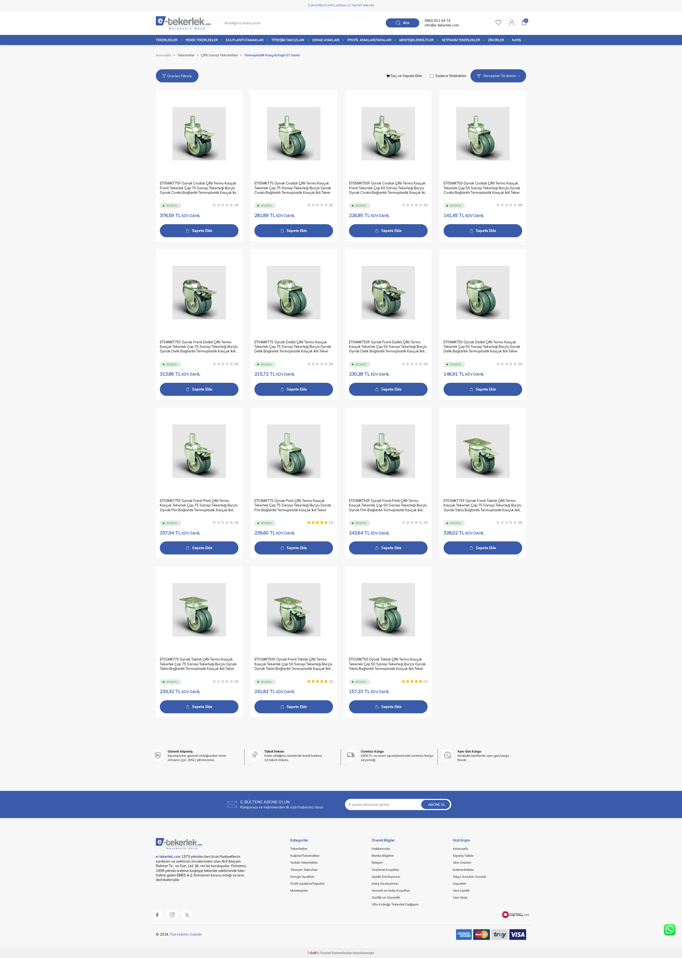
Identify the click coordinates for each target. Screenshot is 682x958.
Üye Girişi (460, 897)
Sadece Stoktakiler (450, 76)
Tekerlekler (166, 40)
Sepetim (459, 883)
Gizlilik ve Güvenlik (386, 897)
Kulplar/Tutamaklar (304, 856)
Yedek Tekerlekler (201, 40)
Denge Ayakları (325, 40)
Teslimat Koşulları (385, 870)
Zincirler (496, 40)
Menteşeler (299, 890)
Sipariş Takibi (463, 856)
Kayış (516, 40)
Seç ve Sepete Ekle (406, 76)
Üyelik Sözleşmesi (386, 877)
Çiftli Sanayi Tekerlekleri (219, 55)
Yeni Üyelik (461, 890)
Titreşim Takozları (287, 40)
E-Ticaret (324, 953)
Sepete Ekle (202, 230)
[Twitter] (186, 914)
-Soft (312, 953)
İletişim (377, 862)
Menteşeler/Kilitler (416, 40)
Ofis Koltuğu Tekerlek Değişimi (395, 904)
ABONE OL (436, 804)
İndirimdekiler (463, 870)
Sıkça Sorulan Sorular (469, 877)
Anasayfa (163, 55)
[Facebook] (157, 914)
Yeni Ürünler (462, 862)
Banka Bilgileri (383, 856)
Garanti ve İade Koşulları (391, 890)
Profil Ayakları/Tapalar (307, 883)
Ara (406, 23)
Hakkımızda (381, 849)
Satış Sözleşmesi (385, 883)
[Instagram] (172, 914)
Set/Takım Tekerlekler (461, 40)
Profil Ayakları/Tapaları (369, 40)
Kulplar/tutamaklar (244, 40)
